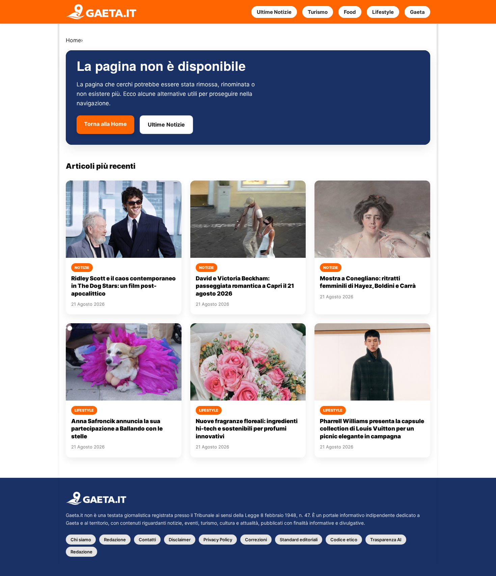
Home (73, 40)
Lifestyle (383, 12)
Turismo (318, 12)
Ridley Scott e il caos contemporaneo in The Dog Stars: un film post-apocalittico (123, 286)
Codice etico (343, 539)
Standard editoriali (299, 539)
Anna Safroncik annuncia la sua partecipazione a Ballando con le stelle (117, 429)
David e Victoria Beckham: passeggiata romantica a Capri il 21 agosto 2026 (245, 286)
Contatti (147, 539)
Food (350, 12)
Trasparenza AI (386, 539)
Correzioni (256, 539)
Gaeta (417, 12)
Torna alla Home (105, 123)
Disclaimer (180, 539)
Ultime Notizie (274, 12)
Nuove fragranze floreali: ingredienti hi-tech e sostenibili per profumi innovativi (247, 429)
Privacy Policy (217, 539)
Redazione (115, 539)
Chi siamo (81, 539)
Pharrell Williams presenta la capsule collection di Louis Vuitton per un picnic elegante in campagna (372, 429)
